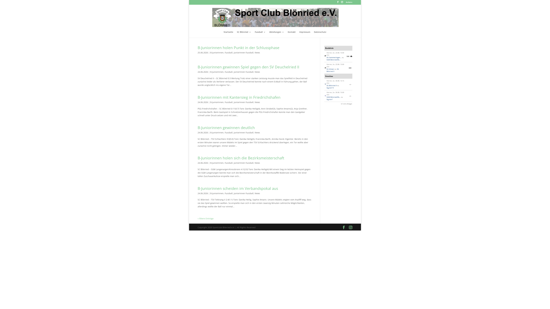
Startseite (228, 32)
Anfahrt (349, 2)
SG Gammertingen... (334, 57)
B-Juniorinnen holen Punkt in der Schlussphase (238, 47)
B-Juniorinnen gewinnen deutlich (226, 127)
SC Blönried (242, 32)
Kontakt (292, 32)
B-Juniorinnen (217, 52)
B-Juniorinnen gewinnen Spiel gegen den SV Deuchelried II (248, 67)
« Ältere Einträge (206, 218)
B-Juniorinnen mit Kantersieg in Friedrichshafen (239, 97)
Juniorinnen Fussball (244, 52)
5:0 (348, 56)
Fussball (259, 32)
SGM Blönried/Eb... (334, 60)
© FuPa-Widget (346, 104)
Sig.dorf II (330, 88)
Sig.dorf (329, 99)
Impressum (304, 32)
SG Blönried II (333, 70)
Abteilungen (275, 32)
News (257, 52)
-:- (350, 84)
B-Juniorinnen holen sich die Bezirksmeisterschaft (241, 158)
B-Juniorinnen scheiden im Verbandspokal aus (238, 188)
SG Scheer (330, 69)
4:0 (350, 68)
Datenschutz (320, 32)
